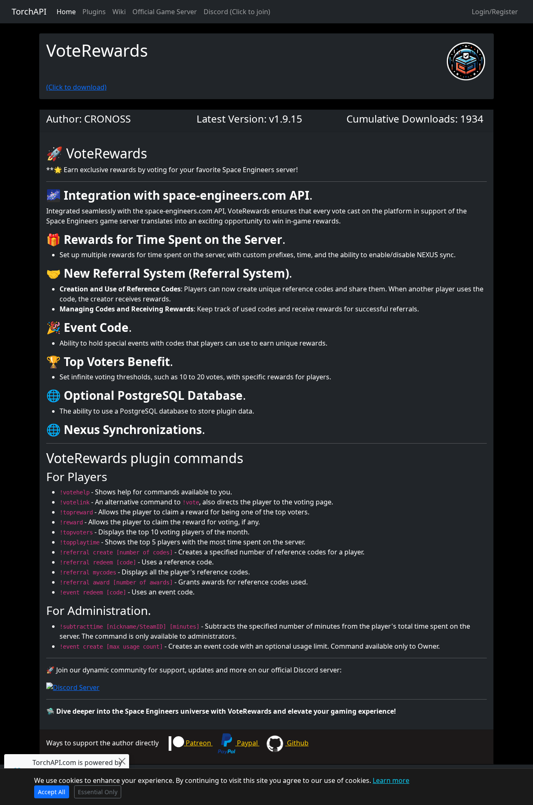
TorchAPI (29, 11)
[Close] (122, 761)
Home (66, 11)
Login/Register (495, 11)
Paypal (247, 742)
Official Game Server (164, 11)
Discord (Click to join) (237, 11)
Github (297, 742)
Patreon (198, 742)
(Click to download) (76, 87)
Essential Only (97, 792)
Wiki (119, 11)
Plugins (94, 11)
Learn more (391, 780)
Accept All (51, 792)
